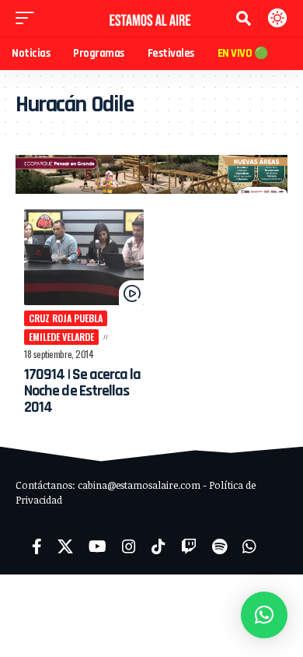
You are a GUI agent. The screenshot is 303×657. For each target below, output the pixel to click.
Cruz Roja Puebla (66, 318)
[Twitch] (188, 546)
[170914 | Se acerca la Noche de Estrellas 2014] (84, 257)
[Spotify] (219, 546)
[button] (29, 18)
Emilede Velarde (61, 336)
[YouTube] (97, 546)
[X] (65, 546)
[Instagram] (129, 546)
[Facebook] (37, 546)
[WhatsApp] (249, 546)
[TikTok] (158, 546)
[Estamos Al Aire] (151, 18)
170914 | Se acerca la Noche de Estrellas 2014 (82, 390)
